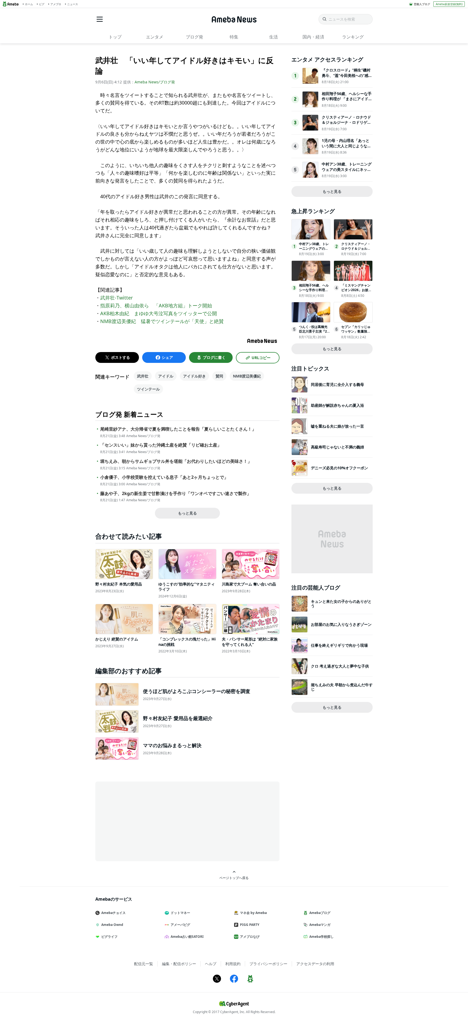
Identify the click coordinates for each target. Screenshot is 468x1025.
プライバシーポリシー (268, 963)
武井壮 (142, 376)
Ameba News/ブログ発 (155, 81)
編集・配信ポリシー (179, 963)
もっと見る (187, 513)
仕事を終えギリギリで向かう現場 (339, 645)
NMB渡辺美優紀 (247, 376)
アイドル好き (194, 376)
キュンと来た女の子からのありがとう (341, 603)
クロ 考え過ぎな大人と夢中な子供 (340, 666)
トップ (115, 37)
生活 (273, 37)
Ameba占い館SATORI (187, 936)
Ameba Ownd (112, 924)
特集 (234, 37)
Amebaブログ (319, 912)
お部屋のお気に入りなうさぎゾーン (341, 624)
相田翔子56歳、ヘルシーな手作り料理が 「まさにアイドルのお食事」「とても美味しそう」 (347, 101)
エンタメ (154, 37)
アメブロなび (249, 936)
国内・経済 (313, 37)
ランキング (353, 37)
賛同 (219, 376)
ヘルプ (210, 963)
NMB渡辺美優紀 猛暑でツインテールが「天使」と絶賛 (162, 321)
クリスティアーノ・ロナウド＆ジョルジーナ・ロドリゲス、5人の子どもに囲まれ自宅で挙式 (346, 125)
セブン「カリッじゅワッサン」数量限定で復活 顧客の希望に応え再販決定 (356, 333)
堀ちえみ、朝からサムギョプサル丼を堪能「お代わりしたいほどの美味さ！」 (176, 461)
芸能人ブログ (422, 4)
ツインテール (148, 389)
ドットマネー (180, 912)
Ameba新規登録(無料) (449, 4)
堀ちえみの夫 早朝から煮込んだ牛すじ (342, 687)
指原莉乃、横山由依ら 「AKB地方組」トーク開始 (156, 305)
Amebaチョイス (113, 912)
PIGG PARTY (249, 924)
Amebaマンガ (319, 924)
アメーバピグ (180, 924)
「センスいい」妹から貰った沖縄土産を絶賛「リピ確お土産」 (161, 445)
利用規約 (232, 963)
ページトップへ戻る (234, 878)
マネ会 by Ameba (253, 912)
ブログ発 (194, 37)
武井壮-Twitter (116, 297)
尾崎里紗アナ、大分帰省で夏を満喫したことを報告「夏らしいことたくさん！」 (178, 429)
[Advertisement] (144, 821)
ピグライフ (109, 936)
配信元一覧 (143, 963)
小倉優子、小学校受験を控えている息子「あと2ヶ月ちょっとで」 (164, 477)
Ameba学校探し (321, 936)
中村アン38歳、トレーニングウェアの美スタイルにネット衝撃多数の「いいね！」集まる (347, 172)
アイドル (165, 376)
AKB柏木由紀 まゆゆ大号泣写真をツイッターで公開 (158, 313)
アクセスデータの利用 (315, 963)
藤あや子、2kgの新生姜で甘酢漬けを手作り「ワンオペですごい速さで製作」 (175, 493)
